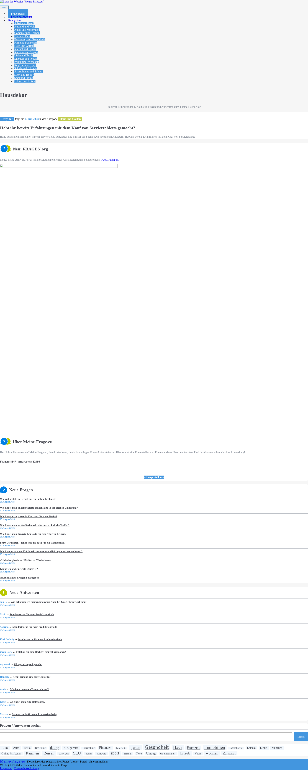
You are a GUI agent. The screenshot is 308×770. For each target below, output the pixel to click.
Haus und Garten (24, 45)
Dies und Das (22, 36)
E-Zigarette (71, 747)
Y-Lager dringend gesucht (28, 664)
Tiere (139, 753)
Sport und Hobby (24, 74)
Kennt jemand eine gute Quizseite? (19, 568)
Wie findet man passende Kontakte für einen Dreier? (28, 516)
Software (101, 753)
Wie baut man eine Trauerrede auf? (29, 689)
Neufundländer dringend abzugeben (19, 577)
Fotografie (121, 748)
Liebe (263, 747)
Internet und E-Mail (25, 49)
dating (54, 747)
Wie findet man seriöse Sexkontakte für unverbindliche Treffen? (35, 525)
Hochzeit (193, 747)
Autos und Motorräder (26, 29)
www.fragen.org (110, 159)
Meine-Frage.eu (12, 761)
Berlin (27, 747)
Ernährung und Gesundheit (29, 39)
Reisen (48, 753)
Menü (4, 7)
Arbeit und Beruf (24, 23)
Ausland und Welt (24, 26)
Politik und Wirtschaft (26, 61)
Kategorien (14, 20)
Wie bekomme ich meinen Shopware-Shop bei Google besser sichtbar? (48, 601)
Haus (177, 747)
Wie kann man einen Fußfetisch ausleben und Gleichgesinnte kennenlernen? (41, 551)
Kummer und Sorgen (26, 52)
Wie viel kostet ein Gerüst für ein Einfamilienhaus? (27, 499)
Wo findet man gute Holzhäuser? (27, 701)
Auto (16, 747)
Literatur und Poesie (25, 58)
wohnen (212, 753)
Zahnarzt (229, 753)
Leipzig (251, 747)
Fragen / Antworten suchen (20, 725)
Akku (5, 747)
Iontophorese (236, 748)
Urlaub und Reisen (24, 81)
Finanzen (105, 747)
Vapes (198, 753)
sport (115, 753)
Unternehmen (167, 753)
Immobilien (214, 747)
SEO (77, 753)
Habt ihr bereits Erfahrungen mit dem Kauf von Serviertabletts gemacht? (67, 128)
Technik (128, 753)
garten (135, 747)
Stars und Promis (23, 77)
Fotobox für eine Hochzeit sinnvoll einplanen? (41, 651)
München (277, 747)
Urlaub (185, 753)
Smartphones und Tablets (28, 71)
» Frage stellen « (154, 477)
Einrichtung (89, 748)
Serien (89, 753)
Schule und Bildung (25, 68)
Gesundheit (157, 747)
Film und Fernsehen (25, 42)
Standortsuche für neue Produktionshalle (32, 614)
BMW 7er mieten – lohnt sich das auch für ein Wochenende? (32, 542)
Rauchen (32, 753)
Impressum (6, 768)
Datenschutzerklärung (26, 768)
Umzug (151, 753)
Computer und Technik (27, 32)
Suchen (301, 736)
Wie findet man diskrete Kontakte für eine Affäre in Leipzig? (33, 533)
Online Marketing (11, 753)
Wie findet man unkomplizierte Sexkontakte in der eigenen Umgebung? (39, 507)
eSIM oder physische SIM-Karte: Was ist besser (25, 560)
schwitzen (64, 753)
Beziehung (40, 748)
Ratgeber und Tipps (25, 65)
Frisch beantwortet (21, 16)
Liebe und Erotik (23, 55)
